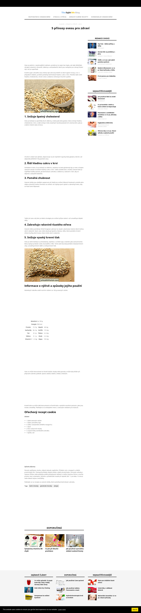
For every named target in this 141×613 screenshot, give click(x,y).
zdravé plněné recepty (78, 17)
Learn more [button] (62, 609)
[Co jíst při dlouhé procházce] (54, 540)
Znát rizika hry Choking (42, 588)
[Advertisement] (54, 44)
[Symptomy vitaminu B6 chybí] (34, 540)
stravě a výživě (71, 24)
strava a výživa (59, 17)
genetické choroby (46, 486)
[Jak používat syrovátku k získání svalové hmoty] (75, 540)
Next (87, 539)
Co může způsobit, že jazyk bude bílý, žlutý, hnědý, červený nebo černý (43, 582)
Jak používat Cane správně (75, 580)
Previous (22, 539)
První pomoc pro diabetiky (106, 76)
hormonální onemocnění (102, 17)
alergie (56, 486)
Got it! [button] (135, 609)
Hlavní (61, 24)
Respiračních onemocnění (39, 17)
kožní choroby (33, 486)
